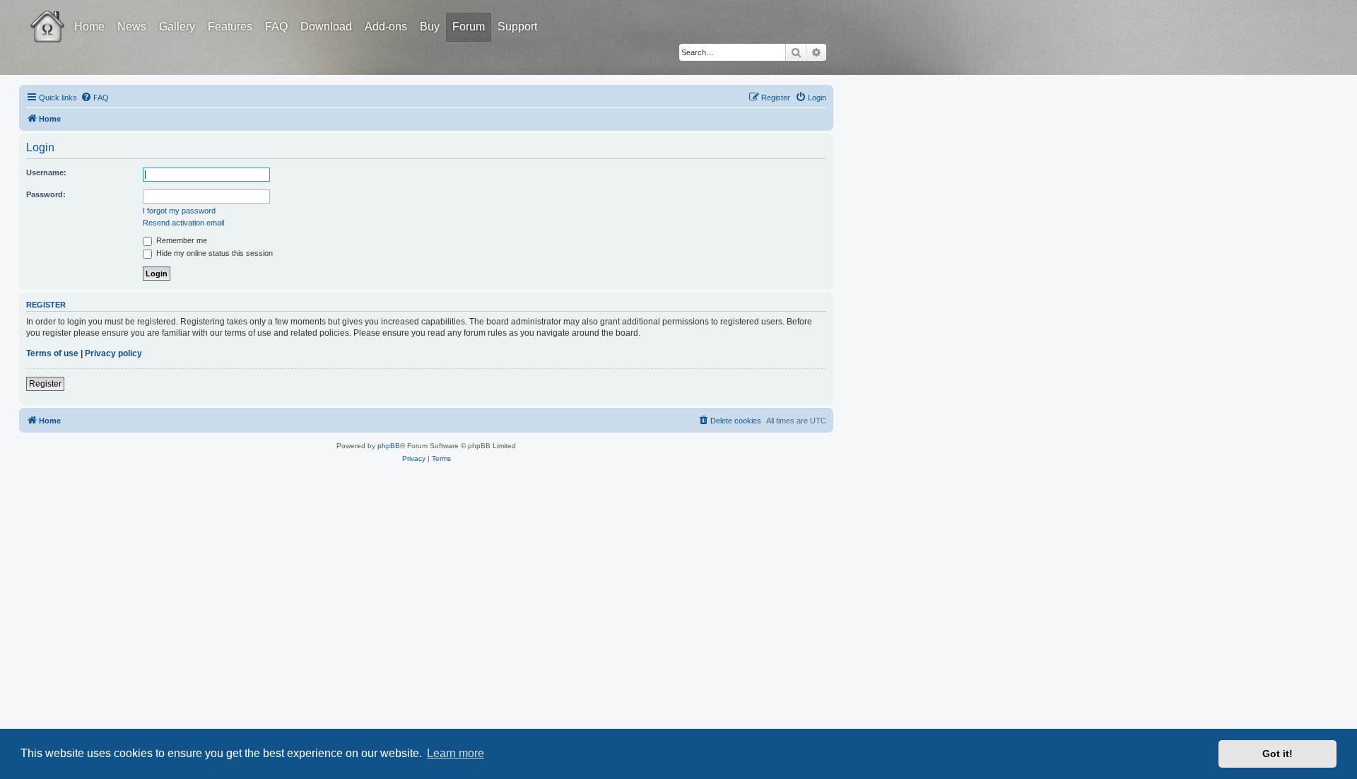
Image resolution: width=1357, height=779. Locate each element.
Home (89, 26)
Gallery (177, 26)
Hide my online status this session (213, 253)
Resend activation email (183, 222)
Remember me (180, 240)
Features (230, 26)
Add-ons (386, 26)
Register (45, 384)
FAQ (276, 26)
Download (326, 26)
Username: (46, 172)
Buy (430, 26)
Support (517, 26)
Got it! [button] (1277, 753)
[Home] (60, 16)
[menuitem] (95, 97)
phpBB (388, 446)
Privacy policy (113, 353)
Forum (468, 26)
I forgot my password (179, 210)
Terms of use (52, 353)
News (131, 26)
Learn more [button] (455, 753)
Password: (46, 194)
